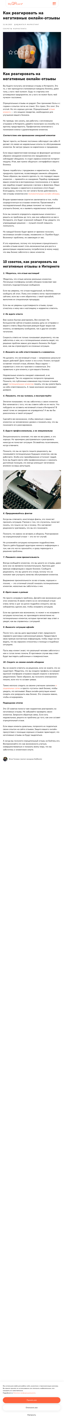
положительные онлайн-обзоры (43, 193)
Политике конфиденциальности (24, 1393)
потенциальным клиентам (21, 384)
